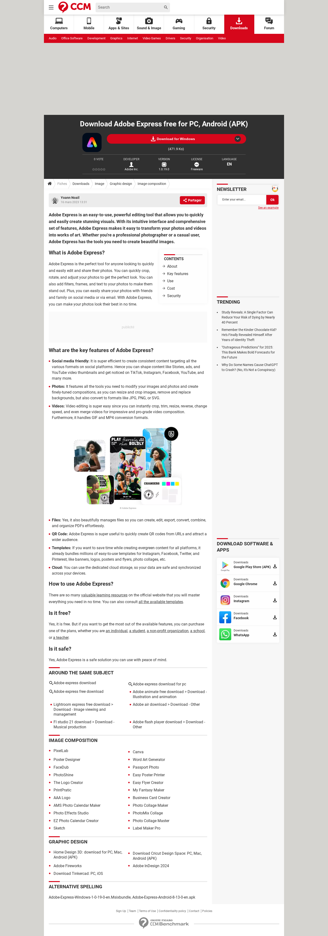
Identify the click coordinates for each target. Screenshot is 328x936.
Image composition (152, 184)
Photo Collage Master (151, 820)
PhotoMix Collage (148, 813)
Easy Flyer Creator (148, 782)
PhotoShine (63, 775)
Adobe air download (150, 704)
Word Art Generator (149, 759)
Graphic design (121, 184)
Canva (138, 752)
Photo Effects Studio (71, 813)
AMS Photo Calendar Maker (77, 805)
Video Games (152, 38)
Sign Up (121, 911)
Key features (177, 273)
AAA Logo (62, 797)
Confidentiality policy (172, 911)
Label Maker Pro (146, 828)
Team (132, 911)
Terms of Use (147, 911)
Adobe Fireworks (68, 866)
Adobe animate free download (158, 691)
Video (222, 38)
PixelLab (61, 750)
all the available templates (161, 602)
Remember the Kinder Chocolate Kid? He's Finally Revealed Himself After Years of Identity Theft (249, 335)
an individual (117, 631)
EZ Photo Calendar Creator (76, 820)
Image (99, 184)
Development (96, 38)
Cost (171, 288)
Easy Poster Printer (149, 775)
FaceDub (61, 767)
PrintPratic (62, 790)
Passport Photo (146, 767)
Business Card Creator (151, 797)
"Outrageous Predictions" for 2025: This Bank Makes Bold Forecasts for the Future (248, 352)
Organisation (204, 38)
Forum (269, 28)
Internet (132, 38)
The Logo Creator (68, 782)
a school (197, 631)
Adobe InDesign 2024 (151, 866)
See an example (268, 207)
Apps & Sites (119, 28)
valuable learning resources (104, 595)
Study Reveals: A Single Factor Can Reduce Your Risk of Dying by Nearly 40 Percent (248, 317)
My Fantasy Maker (148, 790)
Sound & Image (149, 28)
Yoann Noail (70, 198)
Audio (52, 38)
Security (209, 28)
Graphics (116, 38)
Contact (194, 911)
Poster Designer (67, 759)
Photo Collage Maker (150, 805)
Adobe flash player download (157, 722)
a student (137, 631)
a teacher (60, 637)
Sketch (59, 828)
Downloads (239, 28)
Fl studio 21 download (72, 722)
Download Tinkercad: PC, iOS (78, 873)
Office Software (72, 38)
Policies (207, 911)
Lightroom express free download (82, 704)
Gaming (179, 28)
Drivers (170, 38)
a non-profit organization (167, 631)
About (172, 266)
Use (170, 281)
